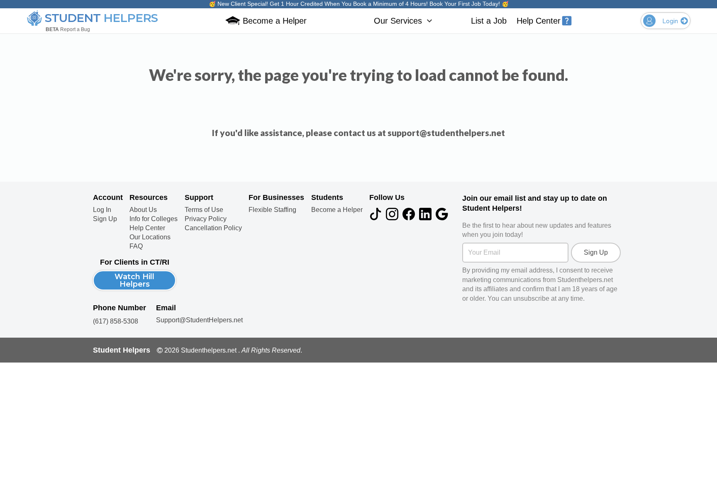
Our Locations (150, 237)
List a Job (489, 20)
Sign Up (105, 219)
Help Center (539, 20)
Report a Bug (68, 29)
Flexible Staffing (272, 210)
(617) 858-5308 (115, 321)
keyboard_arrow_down (429, 21)
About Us (143, 210)
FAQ (136, 246)
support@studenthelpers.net (446, 132)
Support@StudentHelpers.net (199, 320)
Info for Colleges (153, 219)
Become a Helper (337, 210)
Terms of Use (204, 210)
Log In (102, 210)
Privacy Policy (206, 219)
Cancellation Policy (213, 228)
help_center (567, 21)
